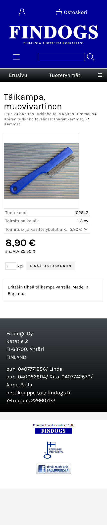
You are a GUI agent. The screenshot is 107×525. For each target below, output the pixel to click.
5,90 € (76, 229)
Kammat (12, 124)
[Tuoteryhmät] (16, 57)
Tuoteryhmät (64, 75)
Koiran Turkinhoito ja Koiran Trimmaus (58, 113)
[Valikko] (100, 75)
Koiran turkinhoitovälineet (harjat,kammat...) (45, 119)
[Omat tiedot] (22, 12)
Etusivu (18, 75)
